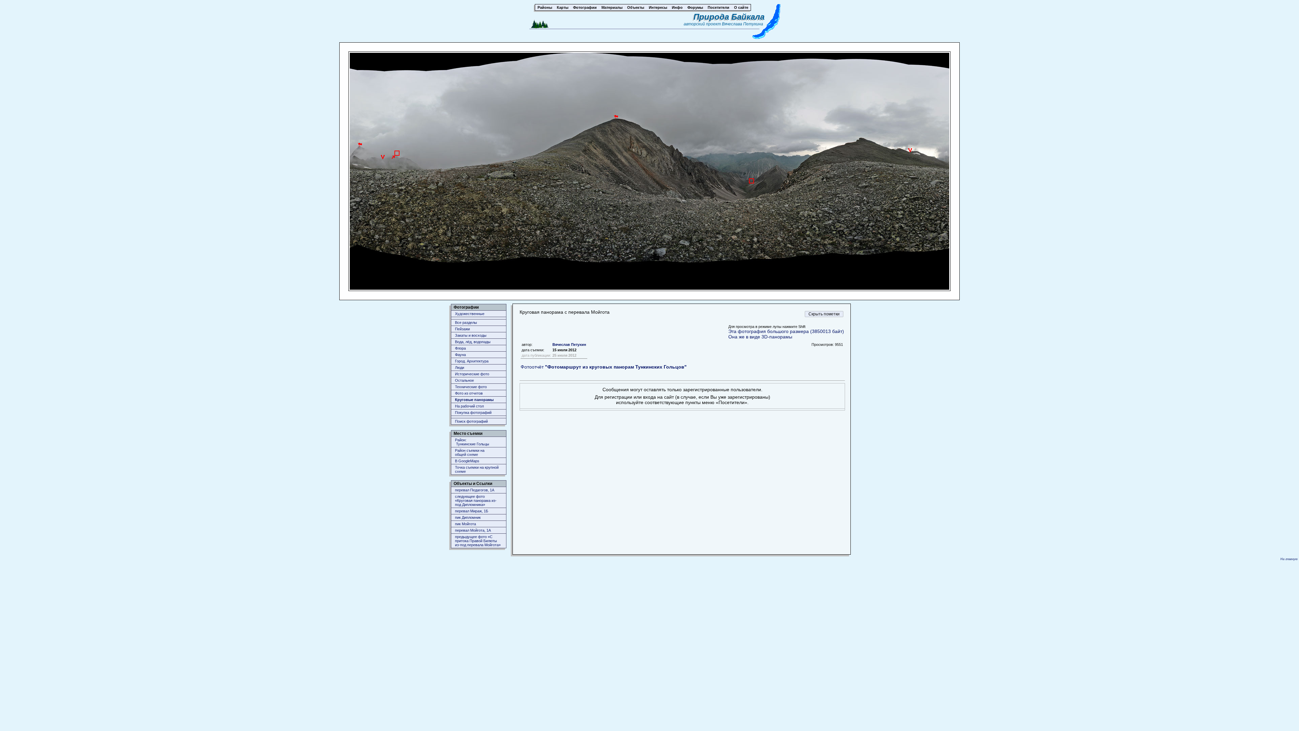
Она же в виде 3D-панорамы (760, 336)
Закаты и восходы (470, 335)
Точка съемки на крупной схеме (477, 469)
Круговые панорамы (474, 400)
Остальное (464, 380)
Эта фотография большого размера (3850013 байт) (786, 331)
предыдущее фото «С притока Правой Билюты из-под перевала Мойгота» (478, 541)
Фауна (460, 355)
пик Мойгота (465, 524)
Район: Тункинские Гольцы (472, 442)
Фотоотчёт (604, 367)
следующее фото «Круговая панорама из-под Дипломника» (476, 500)
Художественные (469, 314)
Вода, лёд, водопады (473, 342)
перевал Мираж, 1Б (471, 511)
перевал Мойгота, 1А (473, 530)
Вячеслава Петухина (742, 24)
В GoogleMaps (467, 461)
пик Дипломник (468, 517)
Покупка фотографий (473, 413)
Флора (460, 348)
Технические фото (471, 387)
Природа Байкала (729, 16)
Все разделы (466, 322)
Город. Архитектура (471, 361)
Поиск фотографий (471, 421)
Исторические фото (472, 374)
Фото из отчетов (469, 393)
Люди (459, 368)
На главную (1289, 559)
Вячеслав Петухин (569, 344)
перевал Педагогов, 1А (474, 490)
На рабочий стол (469, 406)
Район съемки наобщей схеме (469, 452)
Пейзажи (462, 329)
